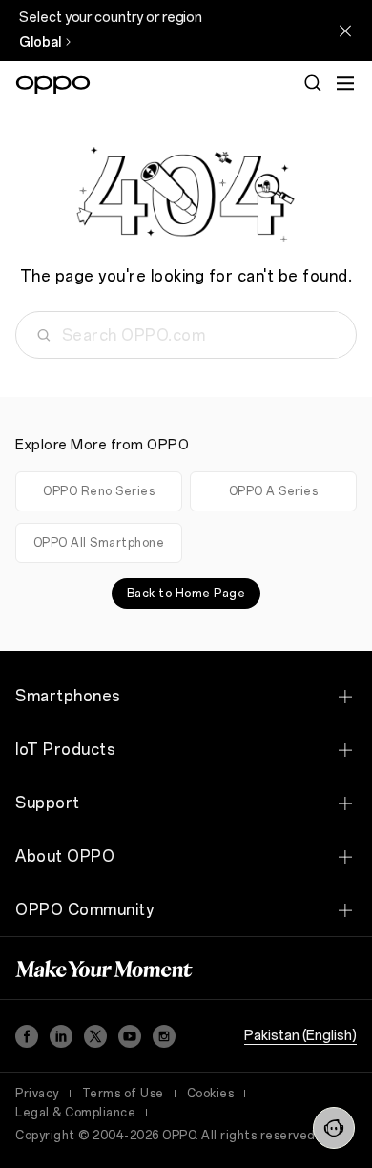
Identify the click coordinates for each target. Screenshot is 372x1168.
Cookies (211, 1093)
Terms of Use (123, 1093)
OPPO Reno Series (99, 491)
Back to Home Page (186, 593)
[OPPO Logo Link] (53, 84)
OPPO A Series (274, 491)
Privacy (37, 1093)
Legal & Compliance (75, 1112)
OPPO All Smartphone (99, 543)
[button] (334, 1128)
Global (40, 42)
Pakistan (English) (300, 1036)
